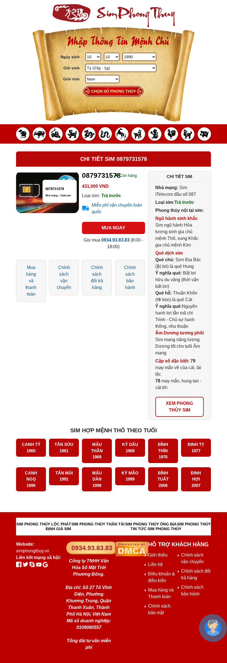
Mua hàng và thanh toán (31, 280)
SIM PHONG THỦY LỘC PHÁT (43, 524)
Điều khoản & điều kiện (161, 577)
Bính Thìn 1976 (163, 450)
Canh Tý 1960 (31, 447)
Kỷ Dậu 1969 (130, 447)
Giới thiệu (157, 555)
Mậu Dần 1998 (97, 479)
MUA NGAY (113, 227)
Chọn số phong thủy (113, 91)
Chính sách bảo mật (159, 609)
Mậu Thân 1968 (97, 450)
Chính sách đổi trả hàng (97, 277)
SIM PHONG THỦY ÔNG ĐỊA (151, 524)
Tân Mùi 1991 (64, 476)
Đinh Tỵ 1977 (196, 447)
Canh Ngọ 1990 (31, 479)
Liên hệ (155, 564)
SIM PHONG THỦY (194, 524)
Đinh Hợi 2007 (196, 479)
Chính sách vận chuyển (64, 277)
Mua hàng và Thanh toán (161, 593)
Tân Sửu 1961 (64, 447)
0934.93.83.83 (91, 548)
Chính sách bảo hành (130, 277)
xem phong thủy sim (179, 406)
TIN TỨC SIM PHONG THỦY (155, 529)
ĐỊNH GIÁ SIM (58, 529)
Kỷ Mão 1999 (130, 476)
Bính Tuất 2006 (163, 479)
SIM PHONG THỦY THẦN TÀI (98, 524)
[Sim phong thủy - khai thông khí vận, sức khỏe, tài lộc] (113, 15)
